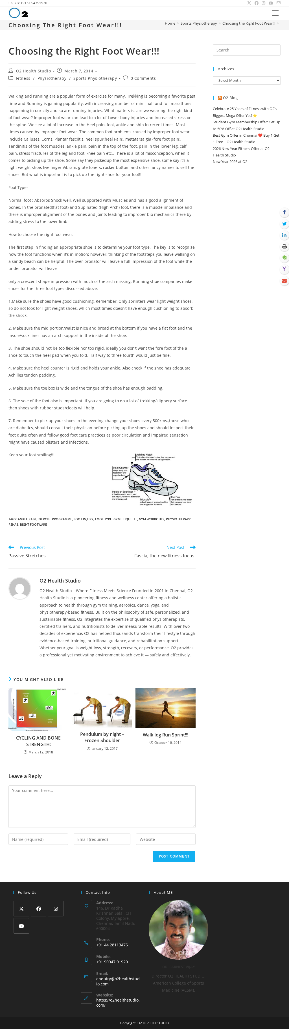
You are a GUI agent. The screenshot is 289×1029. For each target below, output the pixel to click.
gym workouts (151, 519)
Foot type (103, 519)
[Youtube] (21, 926)
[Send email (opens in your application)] (278, 3)
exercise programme (55, 519)
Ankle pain (27, 519)
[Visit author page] (19, 588)
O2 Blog (230, 97)
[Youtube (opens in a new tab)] (271, 3)
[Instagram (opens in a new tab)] (263, 3)
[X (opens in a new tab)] (249, 3)
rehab (13, 524)
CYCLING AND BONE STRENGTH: (38, 741)
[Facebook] (38, 908)
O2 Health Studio (33, 71)
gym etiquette (125, 519)
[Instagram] (56, 908)
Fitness (23, 78)
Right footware (33, 524)
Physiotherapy (52, 78)
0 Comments (143, 78)
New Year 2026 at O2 (230, 161)
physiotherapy (178, 519)
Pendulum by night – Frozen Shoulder (102, 737)
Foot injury (83, 519)
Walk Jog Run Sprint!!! (165, 735)
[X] (21, 908)
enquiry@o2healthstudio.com (118, 981)
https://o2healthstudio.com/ (118, 1002)
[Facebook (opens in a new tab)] (256, 3)
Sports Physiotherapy (95, 78)
